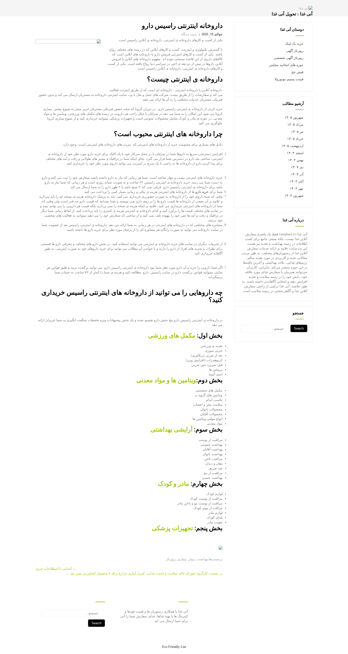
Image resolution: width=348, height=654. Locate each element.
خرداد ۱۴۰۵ (295, 139)
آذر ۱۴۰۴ (297, 174)
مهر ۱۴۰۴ (296, 188)
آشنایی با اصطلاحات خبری (56, 568)
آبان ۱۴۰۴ (296, 181)
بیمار (191, 559)
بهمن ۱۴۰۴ (295, 160)
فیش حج (297, 72)
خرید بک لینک (294, 43)
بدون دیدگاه (189, 34)
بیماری (182, 559)
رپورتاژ (171, 559)
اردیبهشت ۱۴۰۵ (292, 146)
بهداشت (202, 559)
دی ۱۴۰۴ (297, 167)
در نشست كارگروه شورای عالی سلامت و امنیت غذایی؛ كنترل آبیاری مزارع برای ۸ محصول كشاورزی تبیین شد (144, 573)
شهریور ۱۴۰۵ (294, 117)
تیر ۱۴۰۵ (297, 131)
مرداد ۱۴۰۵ (295, 124)
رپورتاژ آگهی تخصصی (288, 58)
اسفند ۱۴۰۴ (295, 153)
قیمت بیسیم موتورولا (289, 79)
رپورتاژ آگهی (294, 51)
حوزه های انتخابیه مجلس (286, 65)
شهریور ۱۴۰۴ (294, 195)
